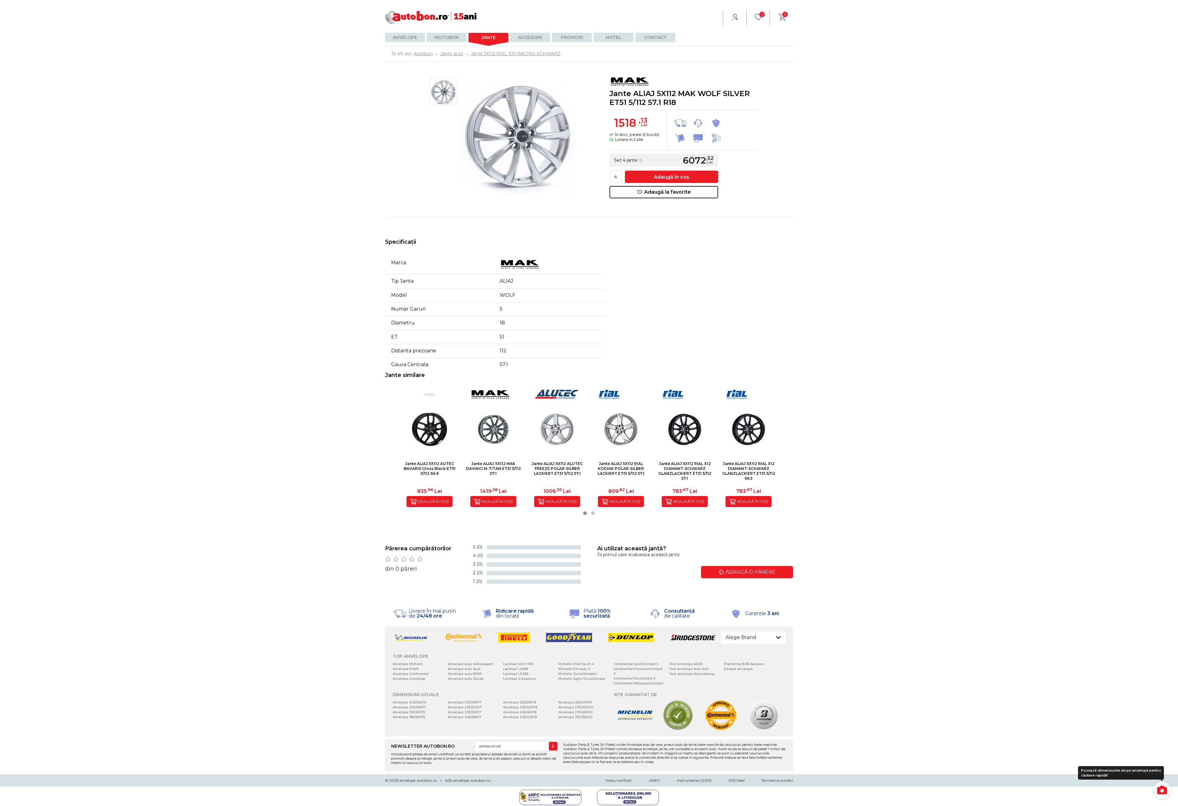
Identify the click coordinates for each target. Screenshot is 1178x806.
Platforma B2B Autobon (744, 664)
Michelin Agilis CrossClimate (581, 679)
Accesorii (530, 37)
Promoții (572, 37)
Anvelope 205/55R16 (409, 702)
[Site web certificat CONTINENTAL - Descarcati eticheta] (720, 729)
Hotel (614, 37)
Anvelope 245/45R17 (464, 717)
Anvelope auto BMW (465, 674)
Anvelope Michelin (408, 664)
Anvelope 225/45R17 (409, 707)
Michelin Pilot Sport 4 (576, 664)
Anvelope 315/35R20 (575, 717)
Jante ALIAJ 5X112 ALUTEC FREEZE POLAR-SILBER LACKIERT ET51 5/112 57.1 (557, 468)
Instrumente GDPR (694, 780)
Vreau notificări (618, 780)
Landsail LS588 (515, 669)
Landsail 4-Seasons (519, 679)
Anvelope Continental (411, 674)
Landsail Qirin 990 (518, 664)
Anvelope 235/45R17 (464, 702)
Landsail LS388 (516, 674)
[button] (585, 513)
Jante (488, 37)
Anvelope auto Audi (464, 669)
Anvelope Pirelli (406, 669)
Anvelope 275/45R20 (575, 712)
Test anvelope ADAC (686, 664)
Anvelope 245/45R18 (520, 712)
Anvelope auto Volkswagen (470, 664)
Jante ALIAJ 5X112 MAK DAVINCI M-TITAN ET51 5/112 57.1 (493, 468)
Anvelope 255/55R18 (519, 702)
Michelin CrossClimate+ (577, 674)
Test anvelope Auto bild (688, 669)
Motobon (446, 37)
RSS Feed (737, 780)
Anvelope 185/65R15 (409, 717)
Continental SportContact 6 (636, 664)
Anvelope (405, 37)
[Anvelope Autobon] (431, 17)
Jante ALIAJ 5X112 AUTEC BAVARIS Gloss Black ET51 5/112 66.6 (430, 468)
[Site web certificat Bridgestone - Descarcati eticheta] (763, 729)
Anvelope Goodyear (409, 679)
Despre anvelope (738, 669)
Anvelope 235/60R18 (520, 707)
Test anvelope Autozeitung (691, 674)
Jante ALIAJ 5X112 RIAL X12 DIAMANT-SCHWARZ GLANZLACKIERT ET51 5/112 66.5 (748, 471)
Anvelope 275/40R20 (576, 707)
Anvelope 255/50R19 (575, 702)
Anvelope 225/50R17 (465, 707)
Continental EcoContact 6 (635, 678)
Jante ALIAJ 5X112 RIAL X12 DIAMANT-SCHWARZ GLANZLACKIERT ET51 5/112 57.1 (684, 471)
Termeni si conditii (777, 780)
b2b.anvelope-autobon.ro (468, 780)
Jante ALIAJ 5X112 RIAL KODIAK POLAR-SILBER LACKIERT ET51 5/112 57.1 (621, 468)
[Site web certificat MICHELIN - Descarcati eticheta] (635, 729)
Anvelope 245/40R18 (520, 717)
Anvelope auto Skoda (465, 679)
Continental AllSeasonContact (638, 683)
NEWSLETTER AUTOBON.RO (423, 746)
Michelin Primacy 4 (574, 669)
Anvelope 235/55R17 (464, 712)
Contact (655, 37)
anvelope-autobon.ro (418, 780)
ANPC (654, 780)
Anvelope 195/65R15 (409, 712)
